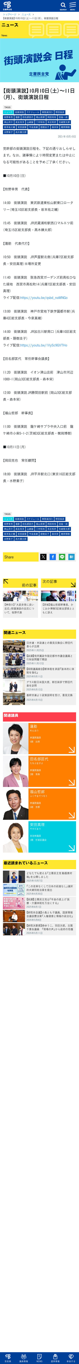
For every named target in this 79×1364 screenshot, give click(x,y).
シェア (53, 557)
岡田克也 (51, 117)
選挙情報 (55, 1361)
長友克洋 (19, 122)
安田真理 (22, 127)
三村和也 (40, 122)
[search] (63, 5)
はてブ (71, 557)
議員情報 (23, 1361)
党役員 (8, 1361)
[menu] (72, 5)
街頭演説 (19, 112)
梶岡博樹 (65, 127)
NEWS (39, 1361)
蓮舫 (17, 117)
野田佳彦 (59, 112)
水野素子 (8, 132)
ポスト (43, 557)
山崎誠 (30, 122)
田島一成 (63, 117)
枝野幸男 (8, 117)
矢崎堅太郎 (64, 122)
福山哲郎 (40, 117)
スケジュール (32, 112)
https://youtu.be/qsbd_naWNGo (44, 297)
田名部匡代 (27, 117)
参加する (71, 1361)
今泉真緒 (33, 127)
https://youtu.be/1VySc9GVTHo (43, 345)
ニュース (26, 14)
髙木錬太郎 (20, 132)
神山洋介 (8, 122)
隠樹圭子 (44, 127)
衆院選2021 (47, 112)
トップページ (9, 14)
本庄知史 (51, 122)
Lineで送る (62, 557)
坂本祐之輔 (9, 127)
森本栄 (55, 127)
